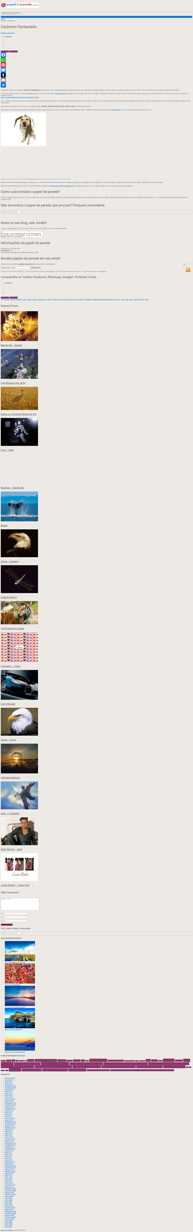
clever (50, 300)
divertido (69, 1061)
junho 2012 (8, 1133)
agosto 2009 (9, 1196)
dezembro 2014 (10, 1086)
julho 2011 (8, 1152)
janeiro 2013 (9, 1120)
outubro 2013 (9, 1107)
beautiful (19, 300)
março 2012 (9, 1137)
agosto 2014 (9, 1090)
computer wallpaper (46, 1060)
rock (190, 1067)
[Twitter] (96, 69)
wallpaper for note (32, 1070)
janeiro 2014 (9, 1101)
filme (83, 1060)
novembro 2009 (10, 1191)
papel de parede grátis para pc (17, 1066)
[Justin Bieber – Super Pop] (96, 867)
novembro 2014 (10, 1088)
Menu (3, 17)
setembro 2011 (10, 1149)
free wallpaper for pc (115, 1061)
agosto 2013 (9, 1111)
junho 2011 (8, 1154)
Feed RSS (102, 271)
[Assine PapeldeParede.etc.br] (188, 270)
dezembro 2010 (10, 1166)
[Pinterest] (96, 64)
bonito (29, 300)
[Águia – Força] (96, 722)
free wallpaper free (129, 1061)
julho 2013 (8, 1112)
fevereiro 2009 (10, 1208)
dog (76, 300)
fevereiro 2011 (10, 1162)
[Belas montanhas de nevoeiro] (20, 961)
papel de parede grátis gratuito (86, 1063)
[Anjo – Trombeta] (96, 795)
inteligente (103, 300)
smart (131, 300)
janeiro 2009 (9, 1210)
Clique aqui (32, 179)
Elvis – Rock (7, 450)
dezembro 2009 (10, 1189)
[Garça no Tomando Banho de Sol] (96, 398)
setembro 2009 (10, 1194)
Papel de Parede (7, 1230)
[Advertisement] (41, 162)
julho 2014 (8, 1091)
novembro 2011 (10, 1145)
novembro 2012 (10, 1124)
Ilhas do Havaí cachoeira (13, 1030)
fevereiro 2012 (10, 1139)
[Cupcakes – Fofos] (96, 647)
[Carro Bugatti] (96, 685)
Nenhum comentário (8, 33)
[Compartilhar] (96, 85)
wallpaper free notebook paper (98, 1070)
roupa (123, 300)
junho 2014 (8, 1093)
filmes (87, 1061)
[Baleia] (96, 507)
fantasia (95, 300)
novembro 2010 (10, 1168)
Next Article (13, 51)
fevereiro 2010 (10, 1185)
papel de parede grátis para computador (125, 1063)
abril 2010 (8, 1181)
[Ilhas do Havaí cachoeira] (20, 1028)
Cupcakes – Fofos (10, 666)
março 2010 (9, 1183)
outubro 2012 (9, 1126)
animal (13, 300)
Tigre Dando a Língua (12, 628)
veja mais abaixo (61, 94)
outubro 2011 (9, 1147)
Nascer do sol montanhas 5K (15, 1052)
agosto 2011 (9, 1151)
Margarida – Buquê (11, 345)
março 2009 (9, 1206)
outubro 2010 (9, 1170)
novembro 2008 (10, 1213)
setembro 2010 (10, 1171)
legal (148, 1060)
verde (7, 1070)
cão (45, 300)
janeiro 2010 (9, 1187)
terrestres (137, 300)
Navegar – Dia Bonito (12, 487)
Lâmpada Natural (10, 777)
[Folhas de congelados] (20, 983)
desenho (61, 1060)
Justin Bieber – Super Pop (15, 885)
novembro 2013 (10, 1105)
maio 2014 (8, 1095)
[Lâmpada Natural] (96, 759)
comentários (116, 110)
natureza (110, 300)
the (143, 300)
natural (160, 1061)
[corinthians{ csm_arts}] (96, 364)
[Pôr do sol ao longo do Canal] (20, 1005)
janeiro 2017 (9, 1080)
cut (71, 300)
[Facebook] (96, 54)
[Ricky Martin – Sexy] (96, 831)
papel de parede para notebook (119, 1066)
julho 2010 (8, 1175)
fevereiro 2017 (10, 1078)
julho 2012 (8, 1131)
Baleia (4, 525)
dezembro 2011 (10, 1143)
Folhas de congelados (12, 985)
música (154, 1060)
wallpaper (15, 1070)
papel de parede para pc (149, 1066)
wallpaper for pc (77, 1070)
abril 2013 (8, 1116)
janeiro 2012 (9, 1141)
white (146, 300)
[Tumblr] (96, 74)
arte (13, 1060)
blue (25, 1061)
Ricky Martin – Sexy (11, 849)
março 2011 (9, 1160)
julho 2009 (8, 1198)
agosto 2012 (9, 1130)
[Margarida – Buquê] (96, 326)
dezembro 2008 (10, 1211)
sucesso (3, 1070)
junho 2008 (8, 1223)
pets (118, 300)
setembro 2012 (10, 1128)
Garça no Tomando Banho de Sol (18, 414)
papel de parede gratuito (27, 1063)
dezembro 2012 (10, 1122)
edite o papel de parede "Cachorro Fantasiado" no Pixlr (20, 97)
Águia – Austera (9, 561)
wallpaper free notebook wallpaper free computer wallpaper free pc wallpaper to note (142, 1070)
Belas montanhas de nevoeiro (15, 962)
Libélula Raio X (9, 597)
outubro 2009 (9, 1192)
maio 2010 (8, 1179)
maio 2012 (8, 1135)
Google (51, 271)
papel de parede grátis (55, 1063)
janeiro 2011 (9, 1164)
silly (127, 300)
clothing (55, 300)
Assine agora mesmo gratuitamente (61, 186)
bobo (24, 300)
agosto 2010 (9, 1173)
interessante (142, 1061)
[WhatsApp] (96, 59)
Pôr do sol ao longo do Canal (15, 1007)
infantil (137, 1061)
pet (115, 300)
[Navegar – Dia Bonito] (96, 469)
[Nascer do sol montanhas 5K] (20, 1050)
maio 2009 (8, 1202)
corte (60, 300)
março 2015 (9, 1084)
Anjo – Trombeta (10, 813)
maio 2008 (8, 1225)
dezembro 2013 (10, 1103)
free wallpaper (98, 1060)
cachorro (41, 300)
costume (66, 300)
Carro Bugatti (8, 704)
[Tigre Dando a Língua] (96, 613)
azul (17, 1061)
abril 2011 (8, 1158)
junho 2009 (8, 1200)
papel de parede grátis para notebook (168, 1063)
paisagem (179, 1061)
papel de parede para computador (53, 1066)
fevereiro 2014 (10, 1099)
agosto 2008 (9, 1219)
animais (7, 300)
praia (187, 1067)
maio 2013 (8, 1114)
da (73, 300)
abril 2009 (8, 1204)
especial (76, 1060)
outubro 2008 (9, 1215)
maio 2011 (8, 1156)
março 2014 (9, 1097)
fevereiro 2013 (10, 1118)
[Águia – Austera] (96, 543)
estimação (88, 300)
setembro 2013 (10, 1109)
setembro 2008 (10, 1217)
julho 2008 (8, 1221)
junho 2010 (8, 1177)
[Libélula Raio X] (96, 579)
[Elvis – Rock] (96, 432)
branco (34, 300)
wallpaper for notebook (55, 1070)
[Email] (96, 79)
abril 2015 (8, 1082)
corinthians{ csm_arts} (13, 383)
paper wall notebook (174, 1066)
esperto (81, 300)
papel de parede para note (86, 1066)
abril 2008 (8, 1227)
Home (3, 19)
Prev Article (5, 51)
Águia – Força (8, 739)
